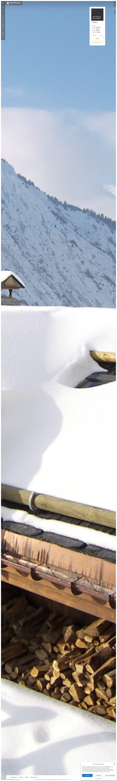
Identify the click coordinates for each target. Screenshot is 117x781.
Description (13, 777)
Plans (26, 777)
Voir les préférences (110, 775)
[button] (114, 764)
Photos (21, 777)
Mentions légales (98, 778)
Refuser (98, 775)
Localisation (33, 777)
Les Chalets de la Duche (3, 22)
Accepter (87, 775)
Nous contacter (97, 42)
